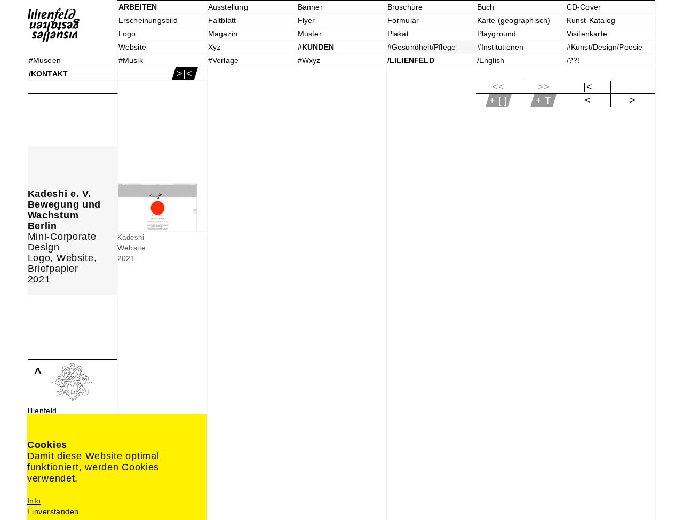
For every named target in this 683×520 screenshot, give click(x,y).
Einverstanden (52, 511)
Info (34, 501)
